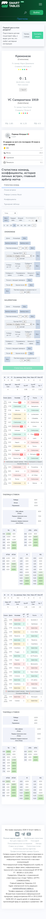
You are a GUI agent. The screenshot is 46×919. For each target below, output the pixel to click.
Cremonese (35, 402)
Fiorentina (34, 467)
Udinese (17, 430)
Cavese (17, 701)
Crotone (17, 676)
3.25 (23, 123)
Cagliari (17, 450)
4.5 (37, 123)
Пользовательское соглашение (20, 843)
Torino (35, 446)
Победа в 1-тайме (10, 274)
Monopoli (34, 697)
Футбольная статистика (33, 838)
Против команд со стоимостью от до (25, 291)
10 (7, 225)
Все (24, 238)
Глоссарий (35, 841)
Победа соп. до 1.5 (17, 266)
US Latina (34, 680)
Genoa (35, 483)
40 (21, 225)
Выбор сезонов (10, 243)
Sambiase (34, 624)
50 (25, 225)
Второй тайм (20, 219)
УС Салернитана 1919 (23, 100)
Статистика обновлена (23, 368)
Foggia (17, 652)
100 (29, 225)
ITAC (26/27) (5, 406)
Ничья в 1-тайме (31, 274)
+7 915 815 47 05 (31, 891)
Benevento (34, 664)
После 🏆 (9, 285)
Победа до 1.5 (8, 266)
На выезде (16, 238)
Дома (8, 238)
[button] (25, 12)
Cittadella (35, 418)
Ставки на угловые (16, 846)
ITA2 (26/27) (5, 402)
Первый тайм (13, 219)
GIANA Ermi (35, 422)
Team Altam (34, 672)
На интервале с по (31, 219)
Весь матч (6, 219)
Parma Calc (17, 458)
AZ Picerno (34, 656)
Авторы (38, 843)
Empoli (17, 402)
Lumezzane (35, 414)
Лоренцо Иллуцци (19, 134)
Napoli (17, 442)
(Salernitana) (23, 103)
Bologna (34, 454)
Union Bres (17, 628)
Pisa (35, 434)
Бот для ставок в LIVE (19, 841)
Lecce (17, 471)
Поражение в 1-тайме (20, 274)
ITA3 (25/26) (5, 628)
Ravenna (17, 636)
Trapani (17, 660)
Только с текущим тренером (15, 280)
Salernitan (17, 620)
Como (35, 426)
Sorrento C (34, 620)
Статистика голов (33, 846)
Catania (34, 688)
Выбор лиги (24, 243)
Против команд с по (15, 248)
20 (14, 225)
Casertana (34, 644)
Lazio (35, 438)
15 (11, 225)
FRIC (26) (5, 410)
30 (18, 225)
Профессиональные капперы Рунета (24, 851)
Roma (17, 479)
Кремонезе (23, 56)
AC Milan (35, 475)
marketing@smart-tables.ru (23, 888)
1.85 (9, 123)
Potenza (17, 668)
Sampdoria (34, 406)
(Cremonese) (23, 59)
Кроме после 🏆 (21, 285)
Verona (17, 410)
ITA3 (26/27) (5, 619)
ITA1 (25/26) (5, 426)
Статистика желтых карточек (24, 848)
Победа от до (28, 265)
